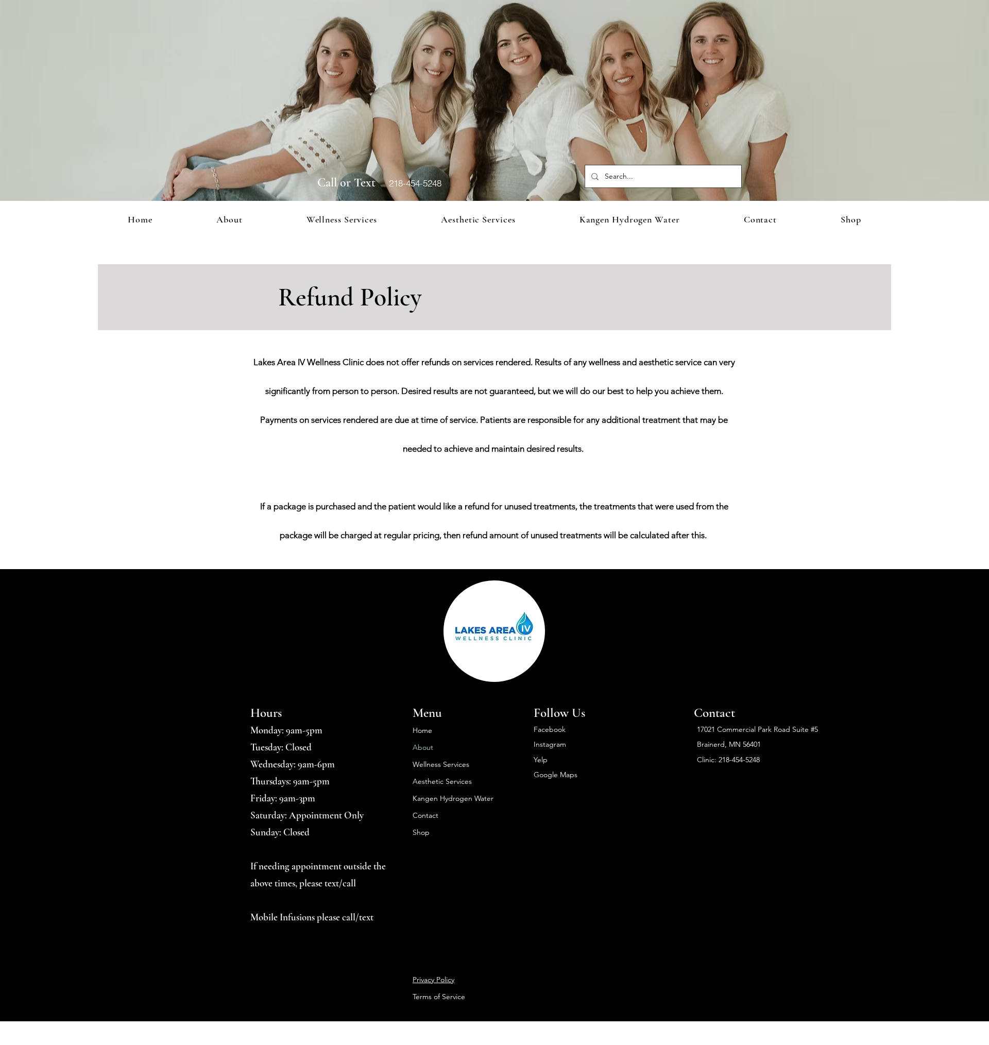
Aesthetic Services (442, 781)
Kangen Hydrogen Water (453, 798)
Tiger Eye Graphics (615, 1028)
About (423, 747)
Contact (425, 815)
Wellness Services (441, 764)
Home (422, 730)
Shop (421, 832)
